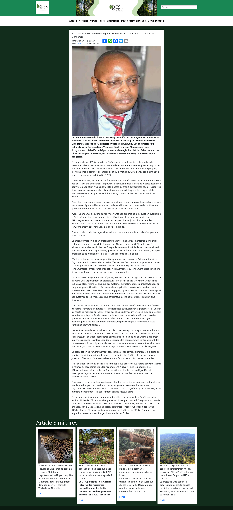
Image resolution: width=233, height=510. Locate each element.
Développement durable (133, 21)
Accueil (73, 21)
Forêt (101, 21)
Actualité (83, 21)
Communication (156, 21)
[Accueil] (42, 7)
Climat (93, 21)
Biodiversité (113, 21)
